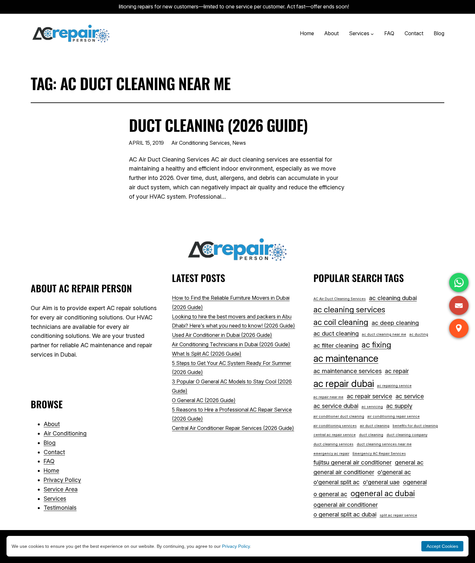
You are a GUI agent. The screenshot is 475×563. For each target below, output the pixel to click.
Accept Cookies (442, 546)
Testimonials (60, 507)
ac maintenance (345, 358)
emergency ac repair (331, 454)
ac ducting (418, 334)
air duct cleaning (374, 426)
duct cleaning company (407, 435)
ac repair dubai (343, 383)
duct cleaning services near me (384, 444)
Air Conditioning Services (201, 143)
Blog (50, 442)
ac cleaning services (349, 309)
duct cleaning (371, 435)
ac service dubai (335, 406)
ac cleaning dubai (393, 298)
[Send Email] (459, 305)
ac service (410, 396)
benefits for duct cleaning (415, 426)
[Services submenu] (372, 33)
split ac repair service (398, 515)
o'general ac (394, 472)
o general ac (330, 494)
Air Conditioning (65, 433)
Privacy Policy (62, 479)
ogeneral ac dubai (383, 493)
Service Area (61, 489)
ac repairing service (394, 386)
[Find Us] (459, 328)
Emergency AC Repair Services (379, 454)
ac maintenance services (347, 371)
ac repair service (369, 396)
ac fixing (376, 344)
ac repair (397, 371)
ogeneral (415, 482)
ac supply (399, 406)
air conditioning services (335, 426)
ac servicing (372, 407)
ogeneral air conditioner (345, 504)
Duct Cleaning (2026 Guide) (218, 125)
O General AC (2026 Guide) (204, 400)
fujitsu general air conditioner (352, 462)
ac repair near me (328, 397)
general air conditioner (343, 472)
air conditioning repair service (393, 416)
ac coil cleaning (340, 322)
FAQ (49, 461)
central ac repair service (334, 435)
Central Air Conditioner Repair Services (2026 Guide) (233, 428)
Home (51, 470)
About (52, 424)
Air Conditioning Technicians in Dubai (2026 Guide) (231, 344)
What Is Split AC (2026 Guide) (206, 353)
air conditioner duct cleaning (338, 416)
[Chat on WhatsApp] (459, 282)
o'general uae (381, 482)
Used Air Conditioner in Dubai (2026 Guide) (222, 335)
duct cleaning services (333, 444)
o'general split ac (336, 482)
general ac (409, 462)
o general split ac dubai (344, 514)
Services (55, 498)
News (239, 143)
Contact (54, 452)
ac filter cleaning (335, 345)
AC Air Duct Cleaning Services (339, 299)
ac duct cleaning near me (384, 334)
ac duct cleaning (336, 333)
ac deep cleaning (395, 323)
